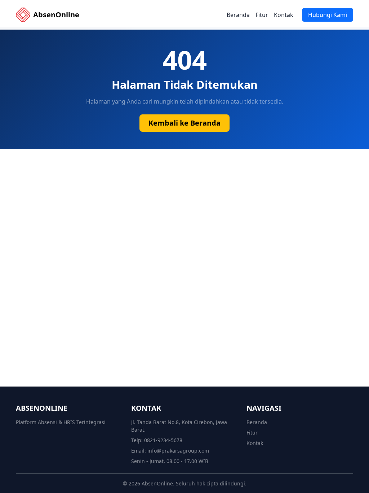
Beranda (238, 15)
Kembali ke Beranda (184, 123)
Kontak (283, 15)
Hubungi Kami (327, 15)
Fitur (261, 15)
